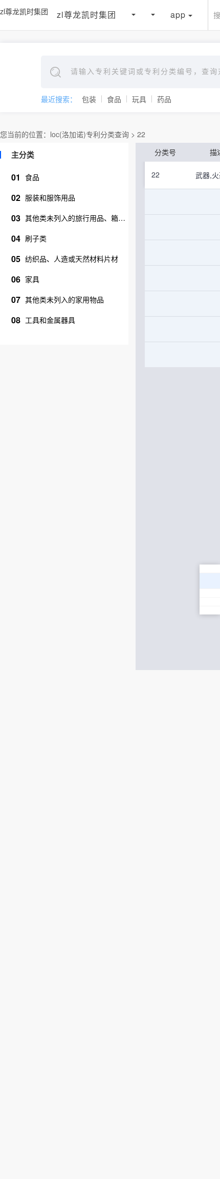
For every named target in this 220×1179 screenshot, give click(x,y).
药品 (164, 98)
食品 (114, 98)
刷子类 (29, 238)
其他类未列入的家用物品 (57, 299)
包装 (89, 98)
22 (141, 134)
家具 (25, 279)
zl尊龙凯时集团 (24, 11)
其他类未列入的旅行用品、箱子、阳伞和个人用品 (69, 218)
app (178, 14)
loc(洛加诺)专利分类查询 (89, 134)
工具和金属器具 (43, 320)
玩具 (139, 98)
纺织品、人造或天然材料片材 (64, 259)
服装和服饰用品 (43, 197)
